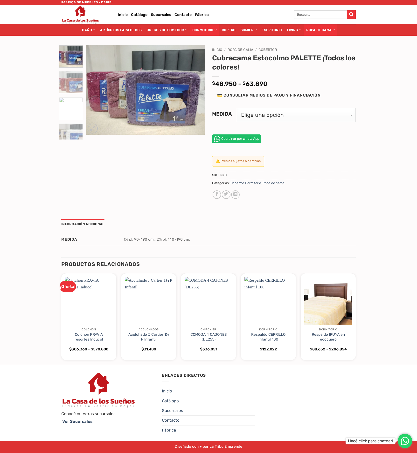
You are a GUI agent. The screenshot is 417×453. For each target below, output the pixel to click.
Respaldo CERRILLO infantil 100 (268, 336)
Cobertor (267, 50)
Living (292, 30)
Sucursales (161, 15)
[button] (93, 129)
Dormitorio (203, 30)
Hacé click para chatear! (370, 441)
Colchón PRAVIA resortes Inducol (89, 336)
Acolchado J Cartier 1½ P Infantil (148, 336)
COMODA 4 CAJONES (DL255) (208, 336)
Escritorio (272, 30)
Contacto (183, 15)
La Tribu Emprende (225, 446)
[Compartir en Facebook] (217, 194)
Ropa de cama (319, 30)
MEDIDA (222, 114)
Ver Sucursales (77, 421)
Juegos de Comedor (165, 30)
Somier (247, 30)
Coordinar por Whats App (240, 139)
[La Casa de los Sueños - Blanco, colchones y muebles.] (86, 14)
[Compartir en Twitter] (226, 194)
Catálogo (139, 15)
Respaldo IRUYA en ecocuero (328, 336)
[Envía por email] (235, 194)
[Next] (196, 90)
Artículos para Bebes (121, 30)
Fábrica (202, 15)
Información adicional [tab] (82, 224)
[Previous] (94, 90)
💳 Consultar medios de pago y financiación (268, 95)
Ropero (229, 30)
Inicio (123, 15)
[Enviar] (351, 14)
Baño (87, 30)
